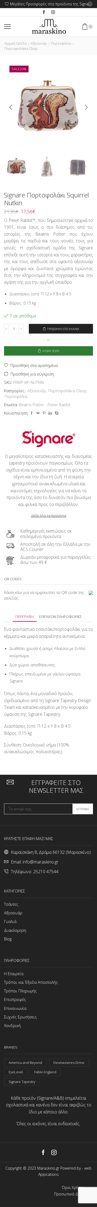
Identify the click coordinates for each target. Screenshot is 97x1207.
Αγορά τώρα (50, 351)
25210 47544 (45, 872)
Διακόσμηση (15, 930)
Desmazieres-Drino (68, 1062)
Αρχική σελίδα (15, 43)
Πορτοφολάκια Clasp (21, 48)
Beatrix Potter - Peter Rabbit (45, 404)
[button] (11, 107)
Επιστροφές (15, 999)
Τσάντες (11, 904)
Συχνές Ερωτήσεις (20, 1017)
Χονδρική (12, 1025)
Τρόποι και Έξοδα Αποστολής (31, 982)
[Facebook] (44, 12)
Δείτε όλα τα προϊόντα (48, 515)
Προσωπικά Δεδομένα (73, 1194)
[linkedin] (50, 413)
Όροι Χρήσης (73, 1188)
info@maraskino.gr (40, 862)
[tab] (25, 617)
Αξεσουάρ (39, 43)
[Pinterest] (44, 413)
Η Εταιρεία (13, 973)
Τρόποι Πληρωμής (20, 990)
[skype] (55, 413)
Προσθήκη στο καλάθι (63, 329)
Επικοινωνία (15, 1008)
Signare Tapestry (22, 1081)
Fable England (45, 1072)
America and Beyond (25, 1062)
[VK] (38, 413)
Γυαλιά (10, 921)
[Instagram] (53, 12)
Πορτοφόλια (61, 43)
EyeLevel (16, 1072)
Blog (8, 938)
